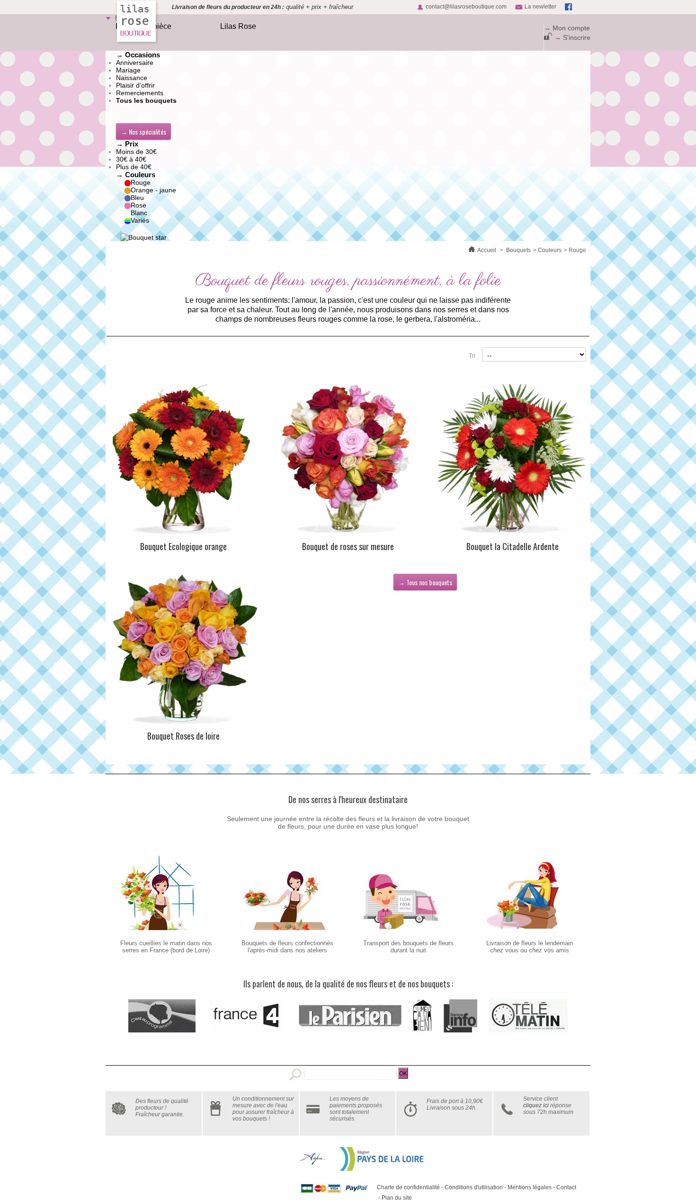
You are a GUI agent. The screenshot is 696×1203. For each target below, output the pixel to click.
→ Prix (127, 144)
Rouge (141, 182)
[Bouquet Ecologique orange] (184, 460)
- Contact (564, 1187)
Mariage (128, 70)
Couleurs (550, 250)
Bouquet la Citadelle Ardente (512, 546)
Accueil (486, 250)
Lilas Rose (238, 26)
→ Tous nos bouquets (425, 582)
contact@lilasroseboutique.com (466, 6)
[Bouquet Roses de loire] (184, 649)
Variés (140, 220)
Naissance (131, 77)
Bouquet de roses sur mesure (348, 546)
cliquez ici (536, 1105)
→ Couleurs (135, 175)
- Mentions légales (527, 1187)
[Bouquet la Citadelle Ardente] (512, 460)
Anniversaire (134, 62)
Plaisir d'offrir (135, 85)
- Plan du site (394, 1197)
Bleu (137, 197)
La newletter (540, 6)
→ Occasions (138, 55)
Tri (472, 356)
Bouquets (518, 250)
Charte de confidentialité (408, 1187)
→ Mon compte (567, 28)
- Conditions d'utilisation (471, 1187)
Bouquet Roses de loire (183, 736)
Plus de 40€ (134, 167)
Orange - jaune (153, 190)
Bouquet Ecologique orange (183, 546)
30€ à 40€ (131, 159)
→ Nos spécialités (143, 131)
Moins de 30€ (136, 151)
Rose (138, 205)
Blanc (139, 213)
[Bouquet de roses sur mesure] (348, 460)
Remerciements (139, 93)
